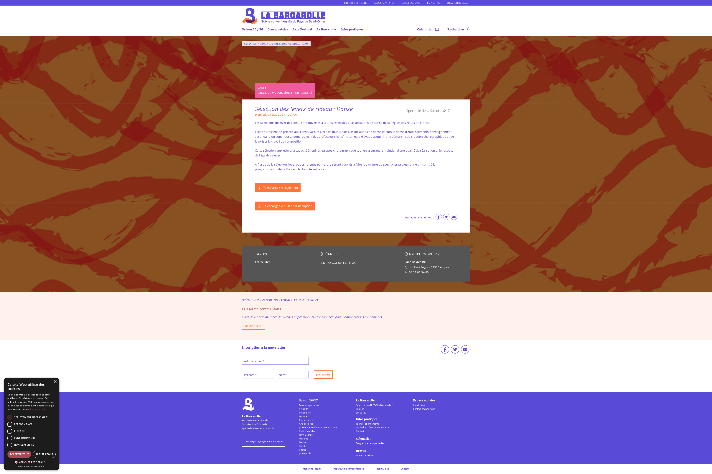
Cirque (302, 449)
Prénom (250, 375)
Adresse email (254, 361)
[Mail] (454, 218)
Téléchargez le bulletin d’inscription (287, 206)
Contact (360, 431)
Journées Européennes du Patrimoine (318, 427)
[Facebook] (439, 218)
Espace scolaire (410, 2)
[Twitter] (446, 218)
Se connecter (253, 326)
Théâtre (303, 445)
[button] (31, 462)
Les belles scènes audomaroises (372, 427)
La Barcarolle (326, 29)
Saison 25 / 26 (252, 29)
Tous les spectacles (309, 405)
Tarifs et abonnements (367, 423)
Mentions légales (312, 468)
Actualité (303, 408)
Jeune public (305, 453)
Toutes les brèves (365, 455)
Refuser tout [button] (44, 454)
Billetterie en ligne (355, 2)
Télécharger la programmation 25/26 (263, 442)
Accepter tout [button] (19, 454)
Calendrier (425, 29)
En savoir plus (37, 409)
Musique (303, 438)
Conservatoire (278, 29)
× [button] (55, 381)
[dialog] (31, 424)
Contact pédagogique (424, 408)
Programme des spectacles (370, 443)
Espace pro (433, 2)
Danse (302, 442)
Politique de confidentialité (348, 468)
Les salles (361, 412)
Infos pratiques (352, 29)
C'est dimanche (307, 431)
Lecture (303, 416)
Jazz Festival (302, 29)
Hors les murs (306, 434)
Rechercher (456, 29)
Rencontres (305, 412)
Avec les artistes (384, 2)
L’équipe (360, 408)
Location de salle (457, 2)
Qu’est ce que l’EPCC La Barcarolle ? (374, 405)
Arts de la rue (306, 423)
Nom (283, 375)
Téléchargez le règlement (280, 188)
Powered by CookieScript (31, 466)
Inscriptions (419, 405)
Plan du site (382, 468)
